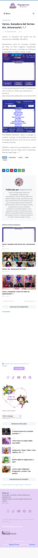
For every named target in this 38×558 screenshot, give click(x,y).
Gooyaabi (32, 544)
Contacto (29, 541)
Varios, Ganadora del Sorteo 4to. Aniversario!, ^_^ (18, 245)
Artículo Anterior (8, 301)
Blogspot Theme (14, 544)
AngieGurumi (11, 32)
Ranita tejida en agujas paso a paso (23, 461)
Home (8, 541)
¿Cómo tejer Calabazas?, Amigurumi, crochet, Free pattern (21, 471)
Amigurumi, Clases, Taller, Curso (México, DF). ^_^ (24, 451)
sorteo (20, 157)
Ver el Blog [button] (19, 368)
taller (26, 157)
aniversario (6, 20)
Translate (18, 418)
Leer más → (6, 503)
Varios (5, 160)
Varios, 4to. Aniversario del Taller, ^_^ (15, 269)
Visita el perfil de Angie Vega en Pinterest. (17, 485)
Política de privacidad (18, 541)
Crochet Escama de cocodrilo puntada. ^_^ (22, 432)
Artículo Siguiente (29, 301)
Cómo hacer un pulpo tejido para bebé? (22, 442)
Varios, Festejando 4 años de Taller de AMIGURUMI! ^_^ (16, 293)
